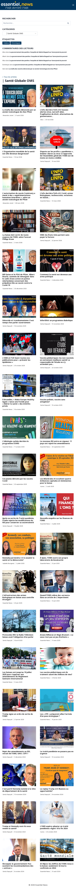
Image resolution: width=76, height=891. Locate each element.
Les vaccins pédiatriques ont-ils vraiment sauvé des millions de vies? (56, 673)
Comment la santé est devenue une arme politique (56, 275)
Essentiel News (7, 157)
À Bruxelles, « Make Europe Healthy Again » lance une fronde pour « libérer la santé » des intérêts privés (18, 402)
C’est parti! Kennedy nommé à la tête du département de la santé (19, 790)
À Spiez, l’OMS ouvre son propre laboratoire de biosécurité (54, 559)
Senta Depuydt (45, 161)
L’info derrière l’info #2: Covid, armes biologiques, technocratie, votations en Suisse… (56, 195)
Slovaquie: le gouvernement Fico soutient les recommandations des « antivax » (17, 866)
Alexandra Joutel (8, 115)
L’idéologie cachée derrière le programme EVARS (15, 442)
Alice (41, 119)
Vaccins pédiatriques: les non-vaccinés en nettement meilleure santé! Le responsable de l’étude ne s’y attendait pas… (57, 361)
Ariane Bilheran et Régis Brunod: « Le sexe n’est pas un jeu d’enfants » (56, 636)
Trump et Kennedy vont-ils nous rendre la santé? (16, 827)
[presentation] (19, 96)
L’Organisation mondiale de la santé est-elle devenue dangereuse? (18, 152)
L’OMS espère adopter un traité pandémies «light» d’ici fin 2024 (54, 827)
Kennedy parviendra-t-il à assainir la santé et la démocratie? (18, 559)
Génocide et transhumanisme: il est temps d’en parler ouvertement (18, 321)
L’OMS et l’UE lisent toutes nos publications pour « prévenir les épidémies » (16, 360)
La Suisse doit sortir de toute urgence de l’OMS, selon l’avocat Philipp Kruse (16, 237)
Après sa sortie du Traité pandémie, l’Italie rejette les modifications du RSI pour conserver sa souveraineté (18, 520)
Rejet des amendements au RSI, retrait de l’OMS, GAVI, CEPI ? (16, 752)
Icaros (42, 486)
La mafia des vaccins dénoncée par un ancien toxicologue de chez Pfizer (19, 111)
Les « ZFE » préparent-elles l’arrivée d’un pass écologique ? (56, 715)
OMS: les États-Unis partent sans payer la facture (54, 236)
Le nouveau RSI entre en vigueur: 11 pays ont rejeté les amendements (56, 442)
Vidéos (6, 43)
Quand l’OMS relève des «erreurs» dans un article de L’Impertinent (55, 596)
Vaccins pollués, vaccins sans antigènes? (52, 400)
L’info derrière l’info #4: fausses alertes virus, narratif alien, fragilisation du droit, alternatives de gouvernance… (56, 113)
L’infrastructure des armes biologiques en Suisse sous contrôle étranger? (18, 597)
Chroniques (15, 43)
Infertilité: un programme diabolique (56, 320)
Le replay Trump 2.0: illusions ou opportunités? (54, 790)
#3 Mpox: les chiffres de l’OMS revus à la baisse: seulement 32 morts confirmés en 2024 (56, 866)
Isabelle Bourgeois (8, 563)
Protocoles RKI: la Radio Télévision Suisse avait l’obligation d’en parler (17, 636)
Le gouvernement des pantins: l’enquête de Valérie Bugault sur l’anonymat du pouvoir (38, 52)
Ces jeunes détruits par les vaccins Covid (17, 480)
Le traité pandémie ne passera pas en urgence (56, 752)
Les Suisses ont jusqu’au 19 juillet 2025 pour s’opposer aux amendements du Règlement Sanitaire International (17, 675)
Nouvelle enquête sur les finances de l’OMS (56, 519)
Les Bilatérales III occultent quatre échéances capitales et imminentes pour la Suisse (55, 481)
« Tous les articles (9, 77)
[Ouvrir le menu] (73, 5)
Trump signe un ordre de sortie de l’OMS (17, 715)
